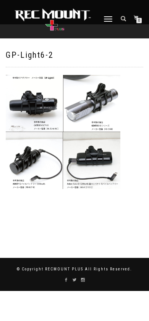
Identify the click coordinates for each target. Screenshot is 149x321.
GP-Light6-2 (29, 55)
